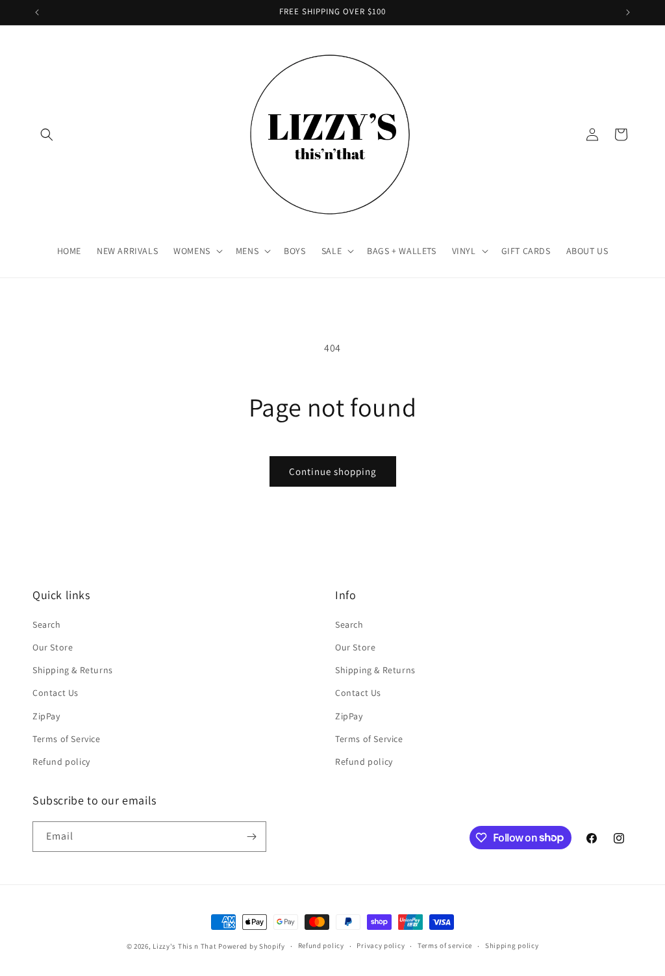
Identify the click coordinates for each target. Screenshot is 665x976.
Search (46, 624)
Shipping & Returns (72, 670)
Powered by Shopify (251, 946)
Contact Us (55, 693)
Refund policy (61, 761)
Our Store (52, 647)
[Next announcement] (628, 12)
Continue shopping (333, 471)
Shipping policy (512, 945)
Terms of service (445, 945)
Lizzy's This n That (184, 946)
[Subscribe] (251, 836)
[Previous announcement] (37, 12)
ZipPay (46, 716)
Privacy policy (381, 945)
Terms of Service (66, 739)
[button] (46, 134)
